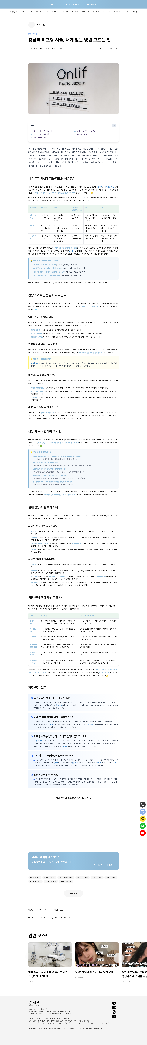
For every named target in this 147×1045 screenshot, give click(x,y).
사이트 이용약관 (85, 1029)
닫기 (114, 125)
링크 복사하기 (64, 48)
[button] (119, 958)
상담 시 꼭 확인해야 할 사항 (41, 134)
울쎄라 (100, 187)
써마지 (105, 187)
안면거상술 (89, 724)
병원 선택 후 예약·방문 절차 (41, 137)
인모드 (99, 763)
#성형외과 (32, 33)
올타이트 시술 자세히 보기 (104, 865)
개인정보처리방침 (96, 1029)
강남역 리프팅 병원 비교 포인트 (86, 131)
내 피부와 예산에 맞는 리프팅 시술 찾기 (45, 131)
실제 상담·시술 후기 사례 (84, 134)
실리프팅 (111, 187)
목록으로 (73, 893)
